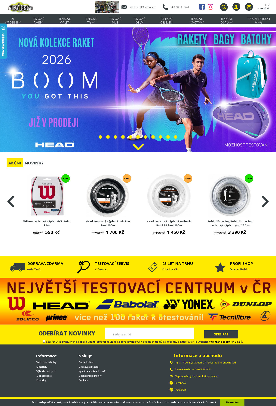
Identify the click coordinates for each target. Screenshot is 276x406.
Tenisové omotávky (197, 20)
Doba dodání (86, 362)
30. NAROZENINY (12, 20)
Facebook (202, 7)
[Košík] (249, 7)
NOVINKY (34, 163)
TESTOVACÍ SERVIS (112, 263)
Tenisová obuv (139, 20)
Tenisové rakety (38, 20)
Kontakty (41, 380)
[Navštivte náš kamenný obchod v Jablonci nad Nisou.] (108, 7)
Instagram (210, 7)
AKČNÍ (14, 163)
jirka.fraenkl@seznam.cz (142, 7)
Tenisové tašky (91, 20)
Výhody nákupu (45, 371)
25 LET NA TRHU (177, 263)
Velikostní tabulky (46, 362)
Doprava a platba (89, 366)
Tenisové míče (115, 20)
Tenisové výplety (65, 20)
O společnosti (44, 375)
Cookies (83, 380)
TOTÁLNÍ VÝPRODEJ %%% (258, 20)
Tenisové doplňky (227, 20)
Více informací (206, 402)
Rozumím (232, 402)
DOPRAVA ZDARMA (45, 263)
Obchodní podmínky (90, 375)
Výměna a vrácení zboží (92, 371)
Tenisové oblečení (166, 20)
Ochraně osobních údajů (226, 341)
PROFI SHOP (241, 263)
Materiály (41, 366)
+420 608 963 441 (179, 7)
